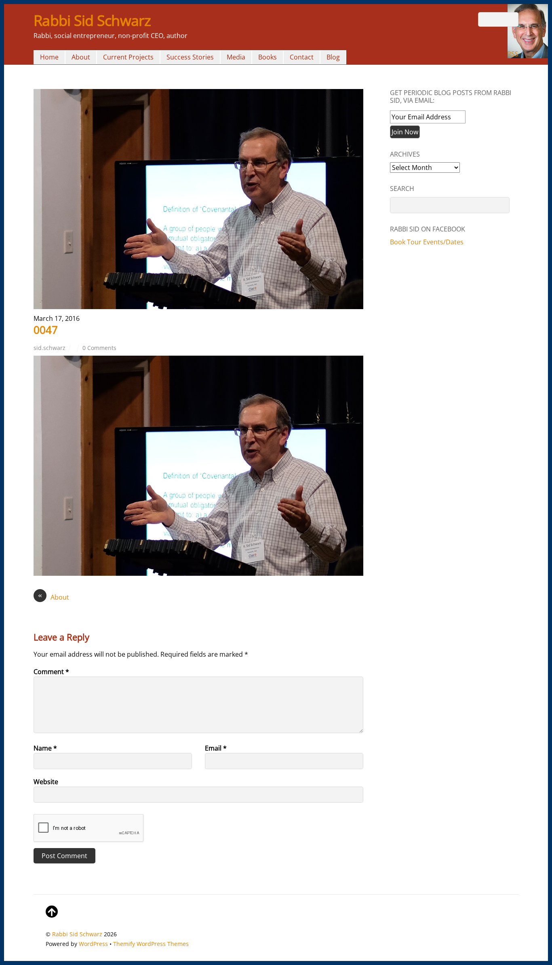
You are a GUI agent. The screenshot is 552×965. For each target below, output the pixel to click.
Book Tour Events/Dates (427, 242)
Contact (302, 57)
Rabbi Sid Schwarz (77, 934)
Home (49, 57)
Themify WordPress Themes (151, 944)
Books (267, 57)
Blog (333, 57)
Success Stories (190, 57)
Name (45, 748)
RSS (512, 53)
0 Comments (99, 348)
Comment (51, 671)
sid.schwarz (49, 348)
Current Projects (128, 57)
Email (216, 748)
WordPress (93, 944)
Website (46, 781)
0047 (46, 329)
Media (236, 57)
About (81, 57)
